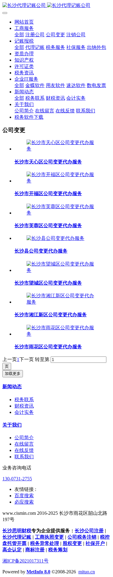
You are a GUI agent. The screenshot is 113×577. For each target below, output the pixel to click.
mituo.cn (86, 571)
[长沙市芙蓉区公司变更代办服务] (63, 212)
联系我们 (24, 456)
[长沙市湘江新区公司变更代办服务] (63, 302)
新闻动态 (12, 386)
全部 (19, 34)
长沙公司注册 (89, 530)
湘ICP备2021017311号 (25, 560)
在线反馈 (24, 450)
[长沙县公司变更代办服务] (55, 238)
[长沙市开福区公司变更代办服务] (63, 180)
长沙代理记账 (16, 537)
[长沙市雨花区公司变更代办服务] (63, 334)
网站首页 (24, 21)
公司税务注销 (81, 537)
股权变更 (72, 543)
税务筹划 (57, 549)
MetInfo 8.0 (38, 571)
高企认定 (12, 549)
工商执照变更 (49, 537)
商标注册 (35, 549)
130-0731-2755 (17, 478)
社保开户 (95, 543)
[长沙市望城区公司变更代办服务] (63, 270)
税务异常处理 (44, 543)
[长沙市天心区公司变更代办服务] (63, 148)
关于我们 (12, 424)
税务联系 (24, 399)
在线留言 (24, 443)
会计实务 (24, 412)
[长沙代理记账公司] (56, 5)
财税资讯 (24, 405)
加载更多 (12, 373)
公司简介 (24, 437)
